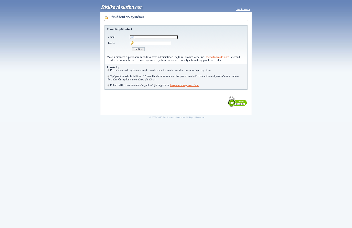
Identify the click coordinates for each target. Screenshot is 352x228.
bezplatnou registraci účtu (184, 85)
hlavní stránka (243, 9)
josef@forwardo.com (217, 57)
